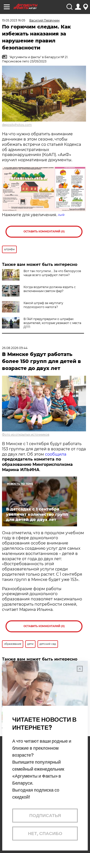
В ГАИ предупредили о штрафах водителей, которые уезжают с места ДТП (52, 323)
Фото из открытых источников (25, 434)
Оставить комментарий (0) (44, 231)
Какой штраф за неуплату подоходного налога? (43, 305)
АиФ (61, 215)
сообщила (55, 454)
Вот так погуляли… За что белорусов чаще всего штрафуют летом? (52, 273)
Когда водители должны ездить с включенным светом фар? (50, 289)
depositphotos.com (17, 125)
